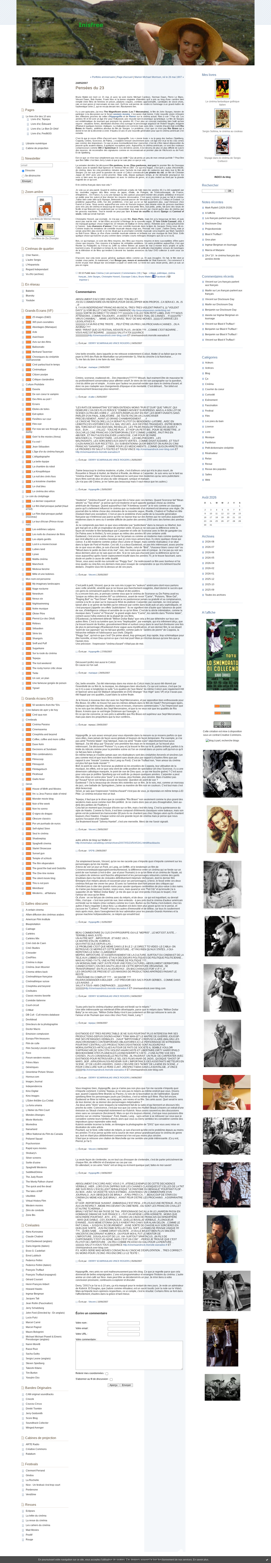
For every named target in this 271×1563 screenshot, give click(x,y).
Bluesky (30, 295)
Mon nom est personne (38, 579)
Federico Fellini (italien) (38, 1265)
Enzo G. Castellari (35, 1250)
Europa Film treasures (38, 1038)
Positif (29, 1534)
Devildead (31, 1019)
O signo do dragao (42, 813)
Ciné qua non (39, 714)
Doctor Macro (33, 1029)
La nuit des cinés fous (44, 476)
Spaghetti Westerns (36, 1167)
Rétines (36, 623)
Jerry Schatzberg (35, 1308)
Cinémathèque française (39, 976)
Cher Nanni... (33, 255)
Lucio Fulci (31, 1317)
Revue (208, 464)
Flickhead (37, 774)
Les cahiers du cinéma (38, 1525)
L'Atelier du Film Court (38, 1110)
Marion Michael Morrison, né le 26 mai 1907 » (159, 77)
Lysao (35, 554)
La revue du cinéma (36, 1520)
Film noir (37, 424)
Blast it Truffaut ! (213, 234)
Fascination (211, 405)
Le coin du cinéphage (37, 496)
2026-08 (209, 541)
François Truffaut (35, 1270)
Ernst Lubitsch (33, 1255)
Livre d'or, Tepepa (40, 119)
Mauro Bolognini (35, 1332)
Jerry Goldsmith (34, 1413)
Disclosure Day (213, 223)
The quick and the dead (38, 1186)
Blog (207, 373)
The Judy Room (34, 1177)
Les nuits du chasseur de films (48, 534)
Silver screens (33, 1157)
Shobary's (31, 1153)
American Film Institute (38, 919)
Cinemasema (39, 729)
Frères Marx (32, 1062)
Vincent (209, 281)
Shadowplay (39, 838)
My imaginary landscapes (46, 583)
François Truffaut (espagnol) (41, 1274)
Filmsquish (38, 764)
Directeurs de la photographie (42, 1024)
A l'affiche (210, 213)
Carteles (30, 933)
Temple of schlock (42, 858)
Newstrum (37, 593)
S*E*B (91, 850)
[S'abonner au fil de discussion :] (111, 1380)
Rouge (29, 1539)
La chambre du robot (43, 466)
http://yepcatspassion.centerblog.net (151, 310)
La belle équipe (40, 461)
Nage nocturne (40, 588)
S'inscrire (30, 170)
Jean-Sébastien (40, 446)
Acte (34, 332)
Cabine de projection (37, 148)
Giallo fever (38, 779)
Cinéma (209, 384)
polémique (162, 273)
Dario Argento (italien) (37, 1246)
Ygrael (35, 688)
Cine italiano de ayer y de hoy (42, 710)
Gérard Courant (34, 1279)
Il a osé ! (36, 441)
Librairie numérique (36, 143)
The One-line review (43, 873)
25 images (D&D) (41, 317)
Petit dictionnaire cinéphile (219, 447)
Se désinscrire (32, 175)
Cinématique (39, 369)
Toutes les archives (215, 595)
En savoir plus (200, 1559)
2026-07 (209, 547)
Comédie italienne (36, 1000)
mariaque (92, 367)
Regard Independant (37, 269)
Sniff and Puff (39, 643)
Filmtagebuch (39, 769)
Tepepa (36, 658)
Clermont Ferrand (35, 1470)
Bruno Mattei (144, 276)
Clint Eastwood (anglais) (39, 1241)
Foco (28, 1053)
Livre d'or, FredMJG (41, 133)
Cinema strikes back (37, 971)
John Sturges (93, 276)
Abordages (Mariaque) (44, 327)
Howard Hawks (34, 1289)
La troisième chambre (44, 481)
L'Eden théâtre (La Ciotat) (39, 1100)
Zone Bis (30, 1215)
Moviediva (31, 1124)
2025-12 (209, 579)
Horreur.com (32, 1076)
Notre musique (40, 608)
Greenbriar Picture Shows (40, 1072)
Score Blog (32, 1418)
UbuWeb (30, 1196)
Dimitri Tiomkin (34, 1408)
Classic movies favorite (38, 995)
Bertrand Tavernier (42, 352)
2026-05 (209, 557)
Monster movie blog (43, 798)
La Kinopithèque (41, 471)
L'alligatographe (41, 456)
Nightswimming (40, 603)
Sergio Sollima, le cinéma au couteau (222, 131)
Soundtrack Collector (37, 1423)
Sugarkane (38, 648)
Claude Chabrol (34, 1236)
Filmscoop (37, 759)
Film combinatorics (42, 754)
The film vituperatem (43, 863)
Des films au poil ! (41, 399)
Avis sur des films (41, 342)
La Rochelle (32, 1480)
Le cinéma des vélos (43, 491)
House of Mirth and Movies (46, 788)
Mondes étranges (35, 1115)
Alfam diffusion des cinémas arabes (45, 914)
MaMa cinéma (40, 559)
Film (207, 415)
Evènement (211, 400)
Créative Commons (36, 1449)
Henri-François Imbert (37, 1284)
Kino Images (32, 1095)
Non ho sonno (40, 808)
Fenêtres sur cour (41, 419)
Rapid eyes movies (36, 1148)
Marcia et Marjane (215, 250)
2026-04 (209, 563)
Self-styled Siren (41, 828)
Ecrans (36, 404)
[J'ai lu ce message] (267, 1559)
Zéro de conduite (35, 1210)
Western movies (34, 1205)
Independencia (34, 1086)
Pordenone (32, 1489)
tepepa (91, 1023)
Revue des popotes (215, 469)
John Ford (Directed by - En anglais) (45, 1312)
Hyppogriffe (94, 489)
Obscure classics (41, 818)
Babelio (30, 291)
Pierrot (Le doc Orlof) (43, 618)
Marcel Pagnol (33, 1327)
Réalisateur (211, 453)
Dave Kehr (38, 744)
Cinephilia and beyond (44, 734)
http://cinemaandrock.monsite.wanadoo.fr (98, 452)
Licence (209, 426)
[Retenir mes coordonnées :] (107, 1374)
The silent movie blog (43, 878)
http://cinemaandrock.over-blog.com (107, 335)
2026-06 (209, 552)
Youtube (30, 300)
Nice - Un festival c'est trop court (43, 1485)
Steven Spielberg (35, 1363)
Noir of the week (41, 803)
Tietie (35, 673)
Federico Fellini (34, 1260)
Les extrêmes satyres (43, 529)
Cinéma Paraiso (41, 724)
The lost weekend (41, 663)
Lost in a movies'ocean (44, 544)
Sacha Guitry (33, 1353)
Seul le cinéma (40, 833)
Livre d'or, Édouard (41, 124)
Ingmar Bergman (35, 1293)
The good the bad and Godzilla (49, 868)
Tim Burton (31, 1372)
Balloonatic (38, 347)
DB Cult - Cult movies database (43, 1014)
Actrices (209, 368)
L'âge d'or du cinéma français (48, 451)
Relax (208, 458)
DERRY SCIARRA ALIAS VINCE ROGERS (109, 343)
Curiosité (210, 394)
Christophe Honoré (111, 276)
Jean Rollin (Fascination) (39, 1303)
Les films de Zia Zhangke (45, 238)
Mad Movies (32, 1530)
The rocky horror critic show (47, 668)
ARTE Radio (32, 1444)
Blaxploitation (33, 924)
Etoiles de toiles (40, 409)
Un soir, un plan (40, 678)
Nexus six (37, 598)
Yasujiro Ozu (32, 1377)
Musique (209, 437)
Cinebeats (31, 719)
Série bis (37, 633)
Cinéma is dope (34, 962)
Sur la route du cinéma (44, 653)
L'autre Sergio (33, 260)
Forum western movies (38, 1057)
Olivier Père (38, 613)
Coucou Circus (34, 1403)
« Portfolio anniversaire (102, 77)
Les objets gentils (41, 539)
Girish (29, 784)
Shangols (37, 638)
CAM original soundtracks (40, 1394)
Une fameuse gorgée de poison (49, 683)
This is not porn (40, 883)
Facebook (160, 276)
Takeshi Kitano (34, 1368)
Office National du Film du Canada (44, 1134)
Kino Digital (32, 1091)
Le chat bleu (39, 486)
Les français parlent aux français (222, 218)
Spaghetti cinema (41, 843)
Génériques (32, 1067)
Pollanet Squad (34, 1138)
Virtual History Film (36, 1200)
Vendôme (31, 1494)
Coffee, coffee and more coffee (48, 739)
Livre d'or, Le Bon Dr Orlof (44, 128)
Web (207, 479)
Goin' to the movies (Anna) (46, 436)
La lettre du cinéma (36, 1515)
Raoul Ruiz (32, 1349)
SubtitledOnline (34, 1172)
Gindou (30, 1475)
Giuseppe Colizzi (129, 276)
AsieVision (38, 337)
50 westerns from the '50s (46, 705)
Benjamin (210, 309)
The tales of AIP (34, 1191)
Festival (209, 410)
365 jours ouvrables (43, 322)
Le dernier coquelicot (43, 501)
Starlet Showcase (41, 848)
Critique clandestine (43, 379)
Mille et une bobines (43, 574)
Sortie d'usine (33, 1162)
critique (152, 273)
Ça (206, 378)
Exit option (38, 414)
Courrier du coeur (214, 389)
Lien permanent (112, 273)
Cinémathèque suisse (37, 981)
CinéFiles (31, 957)
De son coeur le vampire (45, 394)
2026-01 (209, 573)
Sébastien (37, 628)
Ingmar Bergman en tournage (221, 244)
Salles (208, 474)
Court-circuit (32, 1005)
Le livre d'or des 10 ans (38, 116)
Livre (207, 432)
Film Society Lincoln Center (40, 1048)
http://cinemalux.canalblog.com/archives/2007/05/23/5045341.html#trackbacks (118, 843)
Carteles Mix (32, 938)
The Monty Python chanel (39, 1181)
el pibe (91, 397)
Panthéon (210, 442)
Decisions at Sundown (44, 749)
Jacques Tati (32, 1298)
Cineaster (31, 952)
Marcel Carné (33, 1322)
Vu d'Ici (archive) (35, 274)
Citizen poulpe (40, 374)
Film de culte (32, 1043)
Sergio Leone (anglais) (38, 1358)
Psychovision (33, 1143)
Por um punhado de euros (46, 823)
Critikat (29, 1010)
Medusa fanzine (41, 569)
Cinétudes (31, 991)
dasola (208, 315)
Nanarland (31, 1129)
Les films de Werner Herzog (45, 219)
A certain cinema (35, 909)
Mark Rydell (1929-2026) (218, 207)
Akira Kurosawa (34, 1231)
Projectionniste (213, 229)
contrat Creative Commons (226, 735)
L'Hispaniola (32, 264)
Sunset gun (38, 853)
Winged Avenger (35, 1427)
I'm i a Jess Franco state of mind (49, 793)
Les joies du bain (214, 421)
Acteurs (209, 362)
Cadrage (30, 929)
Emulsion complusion (37, 1033)
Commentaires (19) (131, 273)
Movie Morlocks (34, 1119)
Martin (208, 290)
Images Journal (34, 1081)
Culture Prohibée (35, 384)
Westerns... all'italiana (44, 893)
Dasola (36, 389)
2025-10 (209, 584)
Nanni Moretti (33, 1344)
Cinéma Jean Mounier (38, 967)
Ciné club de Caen (36, 943)
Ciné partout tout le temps (46, 364)
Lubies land (38, 549)
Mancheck (37, 564)
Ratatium (31, 1454)
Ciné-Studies (33, 948)
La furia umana (34, 1105)
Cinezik (30, 1399)
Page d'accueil (125, 77)
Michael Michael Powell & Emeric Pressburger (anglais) (44, 1338)
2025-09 (209, 589)
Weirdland (37, 888)
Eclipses (30, 1511)
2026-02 (209, 568)
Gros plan (210, 239)
